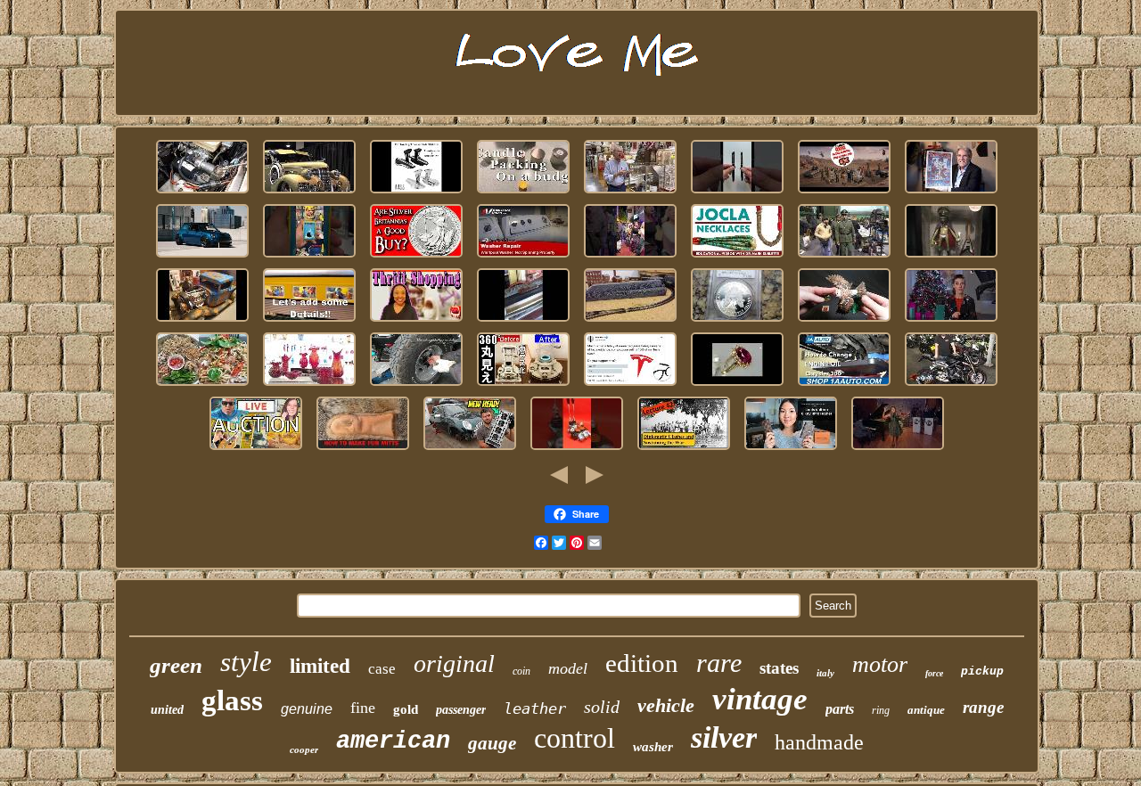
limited (320, 666)
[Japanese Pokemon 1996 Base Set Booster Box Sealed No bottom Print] (309, 258)
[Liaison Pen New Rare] (737, 194)
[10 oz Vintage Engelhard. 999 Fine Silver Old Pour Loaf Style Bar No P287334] (898, 450)
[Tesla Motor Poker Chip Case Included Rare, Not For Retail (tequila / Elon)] (630, 386)
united (167, 709)
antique (926, 709)
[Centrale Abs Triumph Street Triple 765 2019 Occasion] (951, 386)
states (779, 668)
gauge (492, 743)
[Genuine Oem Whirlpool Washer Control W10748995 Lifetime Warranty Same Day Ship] (523, 258)
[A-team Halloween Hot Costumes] (630, 258)
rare (719, 662)
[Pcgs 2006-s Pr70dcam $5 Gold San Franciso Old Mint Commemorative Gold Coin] (951, 322)
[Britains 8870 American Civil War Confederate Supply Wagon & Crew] (684, 450)
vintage (760, 699)
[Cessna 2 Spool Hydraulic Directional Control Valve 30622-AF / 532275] (577, 450)
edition (641, 663)
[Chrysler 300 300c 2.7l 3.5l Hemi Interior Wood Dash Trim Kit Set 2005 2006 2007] (844, 386)
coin (521, 671)
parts (839, 708)
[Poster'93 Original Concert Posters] (951, 194)
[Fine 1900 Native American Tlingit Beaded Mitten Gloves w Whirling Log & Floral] (363, 450)
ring (881, 710)
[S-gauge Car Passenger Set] (309, 322)
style (246, 661)
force (934, 673)
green (176, 665)
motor (879, 664)
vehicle (665, 705)
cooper (304, 749)
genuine (306, 708)
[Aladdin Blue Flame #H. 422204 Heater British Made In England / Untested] (523, 386)
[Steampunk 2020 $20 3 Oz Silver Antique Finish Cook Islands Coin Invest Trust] (416, 258)
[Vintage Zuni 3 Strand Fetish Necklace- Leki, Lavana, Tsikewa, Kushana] (737, 258)
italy (825, 672)
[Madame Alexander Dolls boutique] (416, 322)
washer (653, 747)
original (454, 663)
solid (602, 706)
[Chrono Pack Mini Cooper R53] (202, 258)
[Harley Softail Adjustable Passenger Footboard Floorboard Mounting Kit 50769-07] (416, 194)
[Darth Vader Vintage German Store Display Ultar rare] (256, 450)
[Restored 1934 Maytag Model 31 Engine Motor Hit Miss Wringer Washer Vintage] (523, 322)
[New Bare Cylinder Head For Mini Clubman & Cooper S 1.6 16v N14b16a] (470, 450)
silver (724, 737)
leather (535, 708)
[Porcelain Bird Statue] (844, 322)
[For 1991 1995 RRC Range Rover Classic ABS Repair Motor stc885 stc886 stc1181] (202, 194)
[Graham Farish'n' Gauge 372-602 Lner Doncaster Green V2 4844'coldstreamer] (630, 322)
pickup (982, 671)
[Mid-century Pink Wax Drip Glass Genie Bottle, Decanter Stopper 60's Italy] (523, 194)
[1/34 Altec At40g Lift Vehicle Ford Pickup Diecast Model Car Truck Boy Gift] (202, 322)
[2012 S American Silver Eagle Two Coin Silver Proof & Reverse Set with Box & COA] (737, 322)
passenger (461, 709)
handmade (819, 742)
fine (362, 707)
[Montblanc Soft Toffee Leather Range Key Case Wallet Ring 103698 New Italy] (791, 450)
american (393, 741)
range (983, 707)
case (382, 668)
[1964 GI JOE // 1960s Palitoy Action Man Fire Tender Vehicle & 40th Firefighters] (844, 194)
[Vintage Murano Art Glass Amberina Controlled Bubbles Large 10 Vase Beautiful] (309, 386)
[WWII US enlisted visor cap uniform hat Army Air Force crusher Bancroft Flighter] (844, 258)
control (574, 738)
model (567, 668)
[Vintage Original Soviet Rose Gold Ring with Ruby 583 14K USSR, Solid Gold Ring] (737, 386)
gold (405, 709)
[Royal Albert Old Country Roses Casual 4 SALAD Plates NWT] (202, 386)
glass (232, 700)
